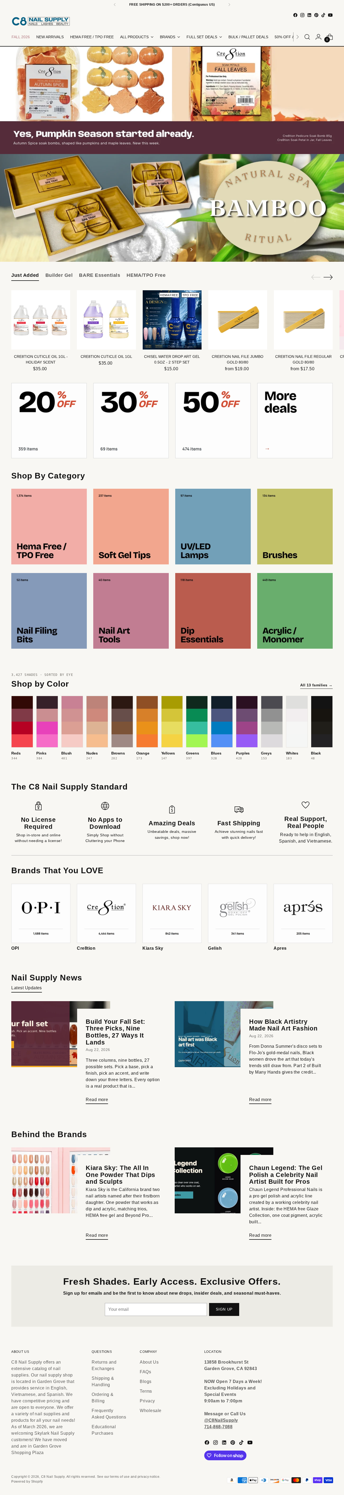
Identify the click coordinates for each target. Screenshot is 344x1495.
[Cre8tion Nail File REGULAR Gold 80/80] (303, 319)
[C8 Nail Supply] (40, 21)
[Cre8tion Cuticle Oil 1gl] (106, 319)
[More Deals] (295, 421)
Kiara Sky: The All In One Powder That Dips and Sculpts (120, 1174)
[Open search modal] (307, 37)
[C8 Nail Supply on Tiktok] (323, 15)
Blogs (145, 1381)
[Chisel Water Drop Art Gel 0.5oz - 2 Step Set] (172, 319)
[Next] (229, 4)
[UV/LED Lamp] (213, 526)
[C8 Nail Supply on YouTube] (330, 15)
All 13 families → (316, 685)
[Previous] (115, 4)
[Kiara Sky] (172, 913)
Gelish (215, 948)
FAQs (145, 1372)
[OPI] (40, 913)
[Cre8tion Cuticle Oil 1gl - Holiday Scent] (40, 319)
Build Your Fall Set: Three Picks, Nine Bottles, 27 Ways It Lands (115, 1032)
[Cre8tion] (106, 913)
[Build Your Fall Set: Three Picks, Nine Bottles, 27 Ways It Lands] (60, 1054)
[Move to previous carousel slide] (152, 249)
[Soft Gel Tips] (131, 526)
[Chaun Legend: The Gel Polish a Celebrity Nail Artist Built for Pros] (224, 1195)
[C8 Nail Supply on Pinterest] (316, 15)
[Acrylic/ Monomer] (295, 611)
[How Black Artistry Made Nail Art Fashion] (224, 1054)
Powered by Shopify (27, 1481)
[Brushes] (295, 526)
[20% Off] (49, 421)
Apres (280, 948)
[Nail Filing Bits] (49, 611)
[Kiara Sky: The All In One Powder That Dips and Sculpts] (60, 1195)
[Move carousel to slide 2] (169, 249)
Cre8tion (86, 948)
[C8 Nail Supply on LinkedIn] (309, 15)
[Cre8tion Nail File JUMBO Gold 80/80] (237, 319)
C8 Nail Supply (53, 1477)
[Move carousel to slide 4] (181, 249)
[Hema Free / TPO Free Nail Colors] (49, 526)
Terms (146, 1391)
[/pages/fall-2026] (172, 100)
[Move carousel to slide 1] (162, 249)
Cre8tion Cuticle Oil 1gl (106, 356)
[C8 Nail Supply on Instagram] (302, 15)
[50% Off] (213, 421)
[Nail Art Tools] (131, 611)
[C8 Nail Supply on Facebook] (295, 15)
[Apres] (303, 913)
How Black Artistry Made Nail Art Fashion (283, 1025)
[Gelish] (237, 913)
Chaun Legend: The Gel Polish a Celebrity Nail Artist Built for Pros (285, 1174)
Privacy (147, 1401)
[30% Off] (131, 421)
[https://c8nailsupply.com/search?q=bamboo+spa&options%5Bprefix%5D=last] (172, 208)
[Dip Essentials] (213, 611)
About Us (149, 1362)
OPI (15, 948)
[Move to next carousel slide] (191, 249)
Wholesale (150, 1410)
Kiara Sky (152, 948)
